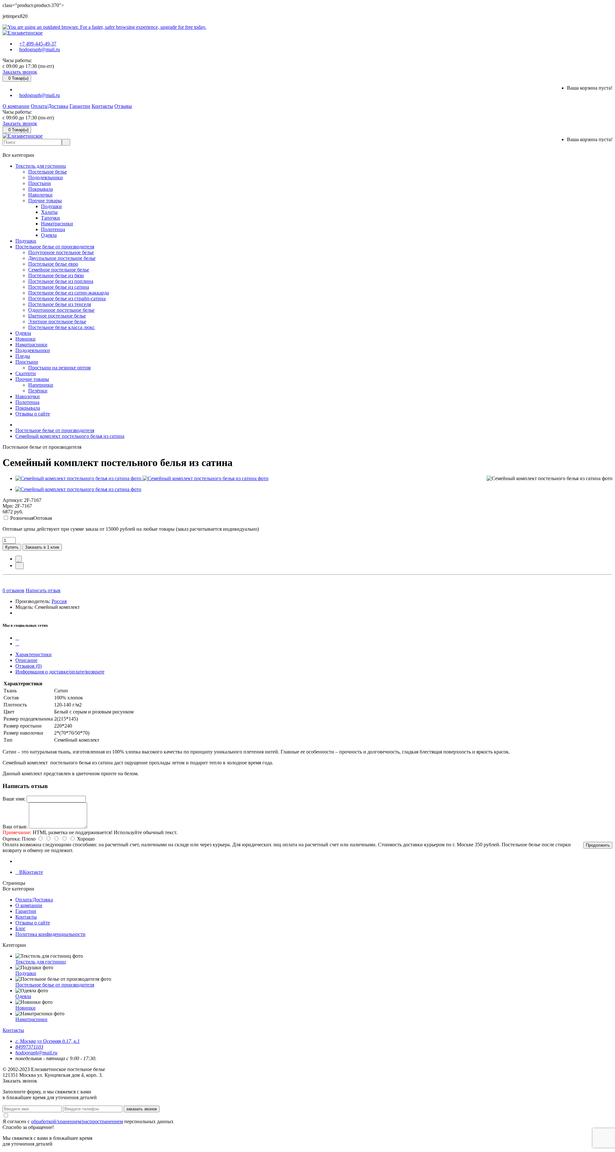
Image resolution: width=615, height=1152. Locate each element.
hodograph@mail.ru (39, 49)
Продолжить (598, 845)
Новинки (25, 339)
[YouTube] (17, 643)
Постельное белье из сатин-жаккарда (68, 292)
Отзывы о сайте (32, 413)
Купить (12, 547)
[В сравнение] (19, 565)
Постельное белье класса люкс (61, 327)
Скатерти (25, 373)
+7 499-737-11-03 (28, 149)
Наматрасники (57, 223)
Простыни (39, 183)
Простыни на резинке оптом (59, 367)
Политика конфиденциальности (50, 934)
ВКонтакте (31, 872)
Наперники (40, 385)
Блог (20, 928)
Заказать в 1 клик (42, 547)
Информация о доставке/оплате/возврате (59, 671)
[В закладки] (18, 559)
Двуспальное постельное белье (61, 258)
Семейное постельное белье (58, 269)
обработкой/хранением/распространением (77, 1121)
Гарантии (80, 106)
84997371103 (29, 1047)
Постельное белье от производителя (54, 246)
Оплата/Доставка (49, 106)
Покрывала (40, 189)
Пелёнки (37, 390)
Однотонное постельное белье (61, 310)
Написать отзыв (43, 590)
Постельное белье (47, 171)
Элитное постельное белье (57, 321)
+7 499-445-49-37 (37, 43)
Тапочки (50, 218)
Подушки (51, 206)
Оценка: (11, 839)
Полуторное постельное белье (61, 252)
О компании (16, 106)
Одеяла (49, 235)
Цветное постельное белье (57, 315)
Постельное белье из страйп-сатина (67, 298)
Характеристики (33, 654)
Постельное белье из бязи (56, 275)
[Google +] (17, 637)
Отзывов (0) (28, 666)
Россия (59, 601)
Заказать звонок (20, 72)
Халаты (49, 212)
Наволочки (40, 194)
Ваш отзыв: (15, 826)
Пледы (22, 356)
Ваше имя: (14, 799)
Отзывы (123, 106)
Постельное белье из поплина (60, 281)
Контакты (102, 106)
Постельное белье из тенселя (59, 304)
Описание (26, 660)
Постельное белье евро (53, 264)
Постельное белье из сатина (58, 287)
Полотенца (53, 229)
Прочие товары (45, 200)
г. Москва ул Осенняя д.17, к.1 (47, 1041)
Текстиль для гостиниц (40, 166)
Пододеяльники (45, 177)
